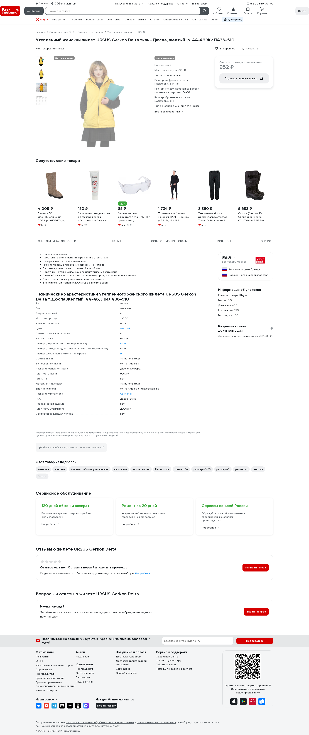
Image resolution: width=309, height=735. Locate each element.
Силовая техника (135, 19)
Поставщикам (84, 668)
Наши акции (83, 656)
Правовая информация (50, 678)
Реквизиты (42, 656)
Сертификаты (44, 669)
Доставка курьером (128, 656)
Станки (154, 19)
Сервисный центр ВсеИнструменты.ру (168, 658)
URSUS (227, 258)
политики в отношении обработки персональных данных (100, 722)
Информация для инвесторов (54, 665)
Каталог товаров (46, 690)
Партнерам (83, 677)
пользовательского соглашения (156, 722)
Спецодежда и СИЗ (175, 19)
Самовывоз (123, 668)
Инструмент (60, 19)
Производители (45, 673)
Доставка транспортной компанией (131, 662)
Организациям (85, 673)
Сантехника (199, 19)
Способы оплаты (126, 673)
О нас (39, 660)
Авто (214, 19)
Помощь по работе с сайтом (174, 668)
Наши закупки (84, 681)
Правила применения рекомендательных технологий (55, 684)
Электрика (113, 19)
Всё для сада (94, 19)
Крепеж (77, 19)
